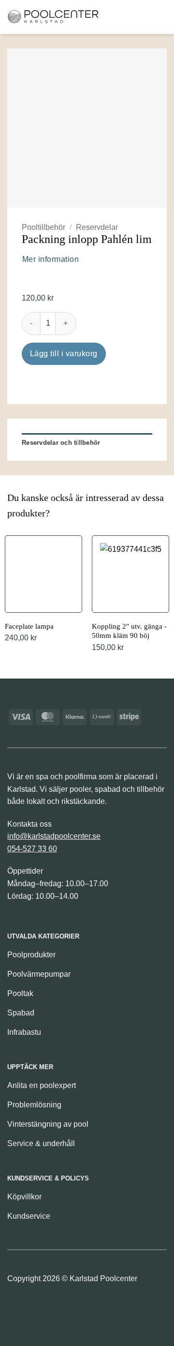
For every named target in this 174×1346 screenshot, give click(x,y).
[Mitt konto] (142, 17)
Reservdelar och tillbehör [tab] (61, 442)
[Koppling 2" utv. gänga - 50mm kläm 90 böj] (130, 594)
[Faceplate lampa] (43, 590)
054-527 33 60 (32, 849)
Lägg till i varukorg (64, 353)
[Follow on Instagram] (32, 1308)
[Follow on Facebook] (15, 1308)
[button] (110, 16)
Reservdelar (97, 227)
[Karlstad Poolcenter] (53, 17)
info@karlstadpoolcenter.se (54, 836)
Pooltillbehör (43, 227)
